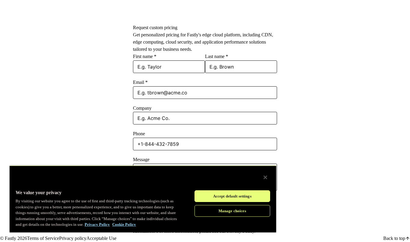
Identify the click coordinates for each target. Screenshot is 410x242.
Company (142, 108)
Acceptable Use (101, 238)
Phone (139, 133)
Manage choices (232, 211)
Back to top (394, 238)
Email (140, 82)
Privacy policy (72, 238)
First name (144, 56)
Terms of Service (43, 238)
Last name (216, 56)
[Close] (265, 177)
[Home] (15, 12)
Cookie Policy (124, 224)
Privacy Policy (97, 224)
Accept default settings (232, 196)
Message (141, 159)
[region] (143, 198)
